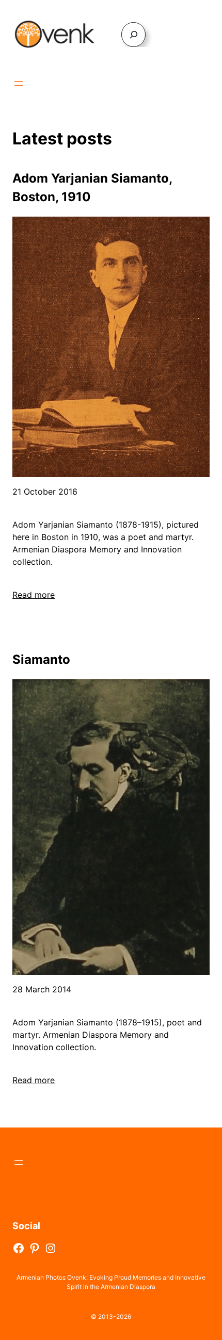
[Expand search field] (133, 34)
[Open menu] (18, 83)
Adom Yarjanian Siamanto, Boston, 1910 (92, 187)
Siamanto (41, 659)
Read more (33, 595)
